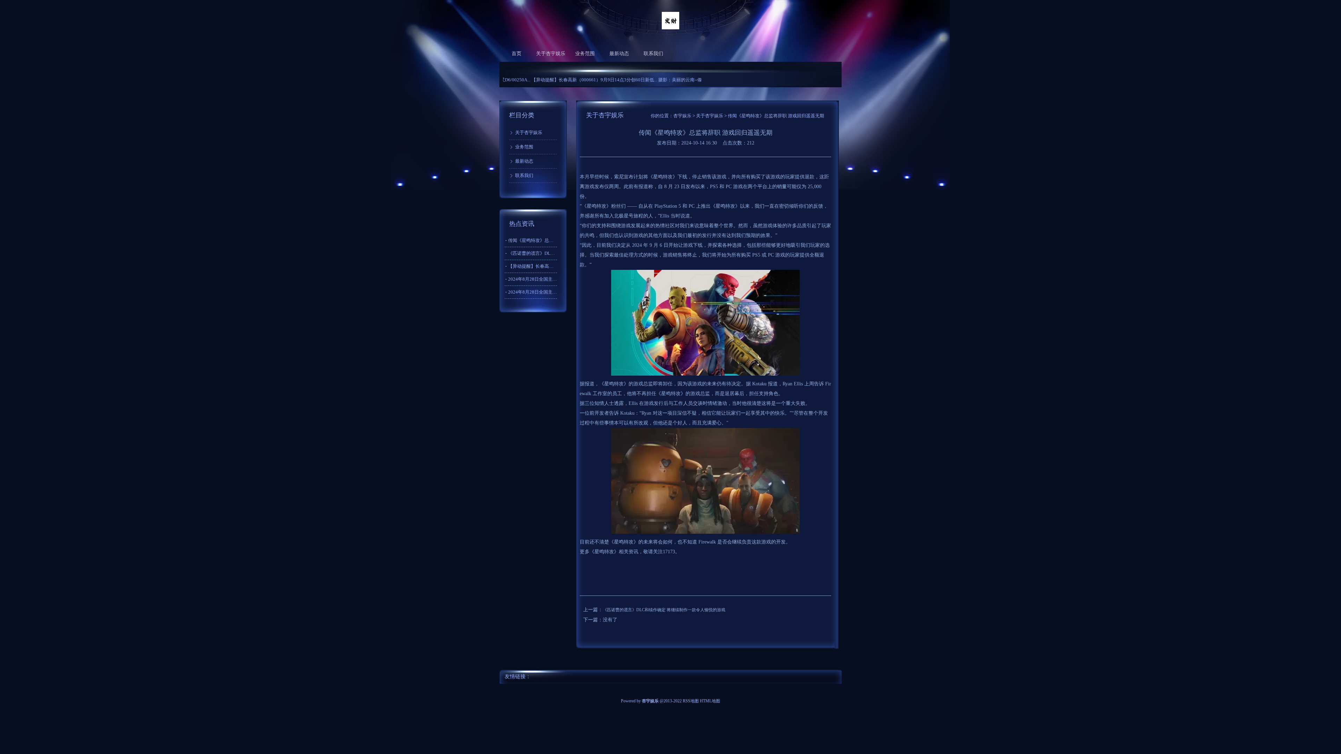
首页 (516, 53)
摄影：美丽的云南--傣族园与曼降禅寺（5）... (669, 79)
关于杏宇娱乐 (550, 53)
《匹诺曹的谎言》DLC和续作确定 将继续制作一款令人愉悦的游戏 (664, 609)
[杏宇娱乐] (670, 27)
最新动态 (619, 53)
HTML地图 (710, 700)
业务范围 (585, 53)
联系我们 (653, 53)
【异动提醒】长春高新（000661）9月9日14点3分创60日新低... (560, 79)
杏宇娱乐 (682, 115)
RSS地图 (691, 700)
